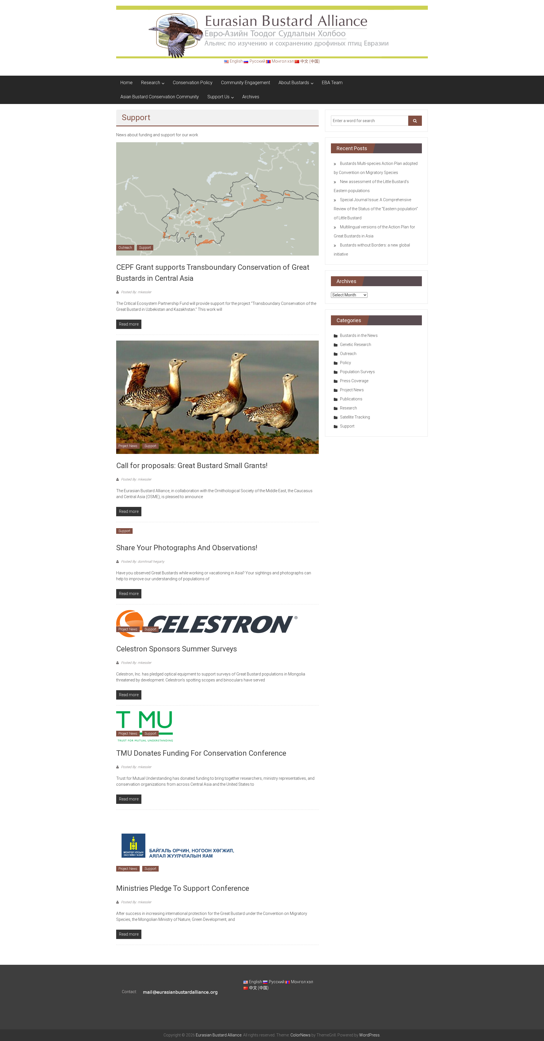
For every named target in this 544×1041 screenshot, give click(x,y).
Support (145, 248)
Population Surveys (357, 371)
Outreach (125, 248)
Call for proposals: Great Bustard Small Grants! (191, 465)
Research (150, 82)
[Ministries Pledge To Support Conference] (177, 846)
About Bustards (294, 82)
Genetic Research (355, 344)
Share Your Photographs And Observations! (186, 547)
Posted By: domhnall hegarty (142, 562)
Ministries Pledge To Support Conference (182, 888)
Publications (351, 399)
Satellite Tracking (355, 417)
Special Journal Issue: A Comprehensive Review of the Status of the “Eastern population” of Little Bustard (376, 208)
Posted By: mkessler (135, 292)
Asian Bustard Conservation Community (159, 96)
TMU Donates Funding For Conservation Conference (201, 753)
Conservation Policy (192, 82)
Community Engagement (245, 82)
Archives (250, 96)
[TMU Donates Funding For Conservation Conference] (144, 726)
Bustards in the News (359, 335)
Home (126, 82)
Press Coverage (354, 381)
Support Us (218, 96)
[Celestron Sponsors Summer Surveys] (207, 623)
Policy (345, 362)
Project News (127, 446)
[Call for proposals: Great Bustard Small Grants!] (217, 397)
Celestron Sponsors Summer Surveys (176, 649)
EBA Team (332, 82)
